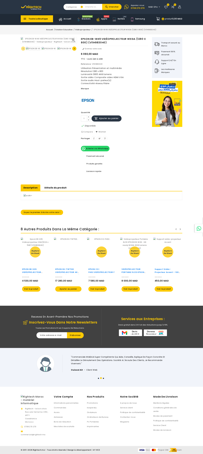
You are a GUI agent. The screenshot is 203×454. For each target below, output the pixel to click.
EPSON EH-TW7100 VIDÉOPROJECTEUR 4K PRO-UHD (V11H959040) (67, 272)
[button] (98, 378)
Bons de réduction (62, 421)
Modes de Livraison (162, 430)
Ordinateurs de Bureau (97, 417)
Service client (126, 407)
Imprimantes (93, 426)
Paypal (161, 450)
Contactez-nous (127, 417)
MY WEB (96, 450)
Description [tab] (30, 187)
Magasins (124, 421)
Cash (179, 450)
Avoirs (57, 412)
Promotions (92, 403)
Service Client (159, 425)
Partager (94, 138)
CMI (166, 450)
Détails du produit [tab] (55, 187)
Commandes (60, 407)
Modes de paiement (162, 416)
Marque (85, 88)
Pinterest (105, 138)
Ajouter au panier (106, 118)
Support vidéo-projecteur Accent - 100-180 (167, 272)
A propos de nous (128, 403)
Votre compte (63, 396)
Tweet (99, 138)
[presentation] (23, 49)
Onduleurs (92, 412)
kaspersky (92, 407)
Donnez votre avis (92, 48)
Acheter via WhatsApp (96, 148)
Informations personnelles (66, 403)
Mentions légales (161, 403)
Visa (148, 450)
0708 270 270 (138, 8)
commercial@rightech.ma (33, 434)
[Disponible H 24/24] (199, 228)
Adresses (58, 417)
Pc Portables (93, 421)
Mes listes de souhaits (64, 426)
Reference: (86, 64)
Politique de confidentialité (132, 412)
